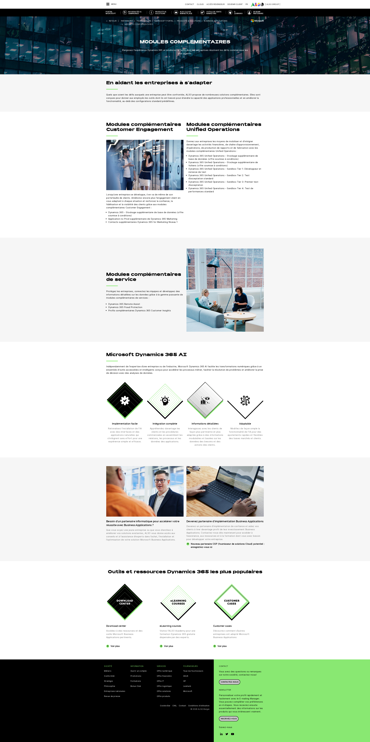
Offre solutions (164, 691)
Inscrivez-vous (229, 719)
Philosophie (109, 686)
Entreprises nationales (114, 691)
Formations (136, 681)
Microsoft (187, 691)
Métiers (107, 671)
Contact (189, 4)
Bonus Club (136, 686)
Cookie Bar (165, 706)
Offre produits (163, 696)
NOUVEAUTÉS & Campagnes (134, 12)
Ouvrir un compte (139, 671)
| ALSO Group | (272, 4)
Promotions (136, 676)
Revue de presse (112, 696)
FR (247, 4)
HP (184, 681)
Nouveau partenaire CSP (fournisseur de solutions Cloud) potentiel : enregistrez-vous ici (227, 545)
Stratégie (108, 681)
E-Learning (238, 12)
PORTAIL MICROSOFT (111, 12)
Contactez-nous (229, 682)
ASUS (185, 676)
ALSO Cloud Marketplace (186, 12)
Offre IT (160, 681)
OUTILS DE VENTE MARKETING (213, 12)
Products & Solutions (160, 12)
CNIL (174, 706)
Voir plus (115, 646)
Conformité (109, 676)
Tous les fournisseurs (193, 671)
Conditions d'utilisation (199, 706)
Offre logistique (164, 686)
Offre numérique (164, 671)
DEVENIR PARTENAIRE (258, 12)
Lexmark (187, 686)
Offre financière (164, 676)
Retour (113, 21)
